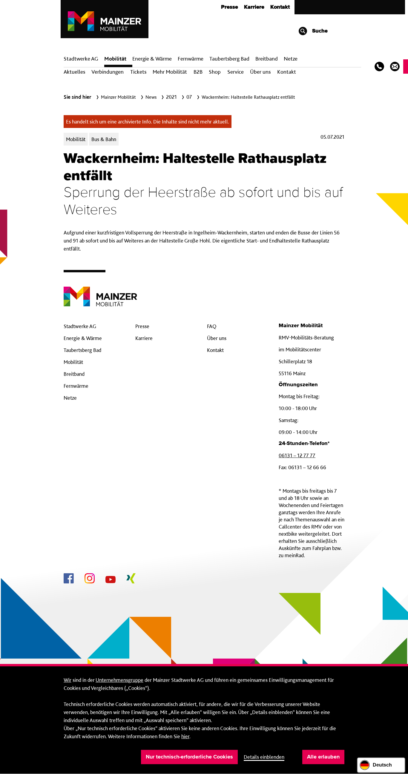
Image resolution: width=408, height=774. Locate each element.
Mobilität (115, 58)
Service (235, 72)
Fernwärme (76, 386)
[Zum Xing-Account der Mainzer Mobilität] (131, 579)
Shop (215, 72)
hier (185, 736)
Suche (319, 31)
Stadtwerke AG (81, 58)
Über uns (260, 72)
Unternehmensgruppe (119, 680)
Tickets (138, 72)
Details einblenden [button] (264, 757)
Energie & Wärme (152, 58)
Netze (290, 58)
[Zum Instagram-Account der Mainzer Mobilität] (90, 579)
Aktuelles (74, 72)
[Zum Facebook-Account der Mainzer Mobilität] (69, 579)
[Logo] (100, 291)
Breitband (74, 374)
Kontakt (280, 7)
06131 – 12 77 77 (297, 455)
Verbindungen (107, 72)
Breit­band (266, 58)
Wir (67, 680)
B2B (198, 72)
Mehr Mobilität (170, 72)
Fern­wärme (190, 58)
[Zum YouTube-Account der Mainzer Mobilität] (110, 580)
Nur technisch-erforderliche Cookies (189, 757)
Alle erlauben (323, 757)
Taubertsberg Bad (229, 58)
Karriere (254, 7)
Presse (229, 7)
